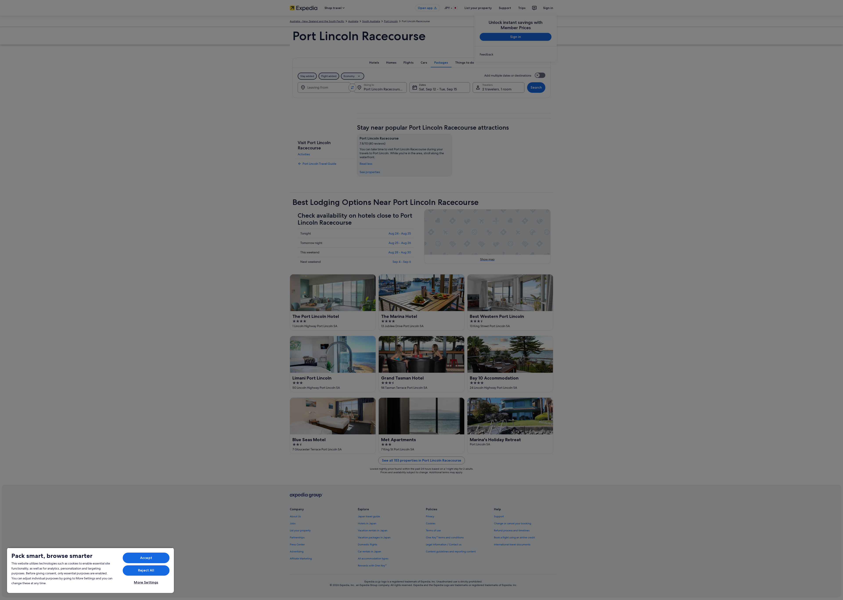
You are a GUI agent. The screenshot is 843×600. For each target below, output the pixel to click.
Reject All (146, 570)
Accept (146, 558)
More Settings (146, 582)
